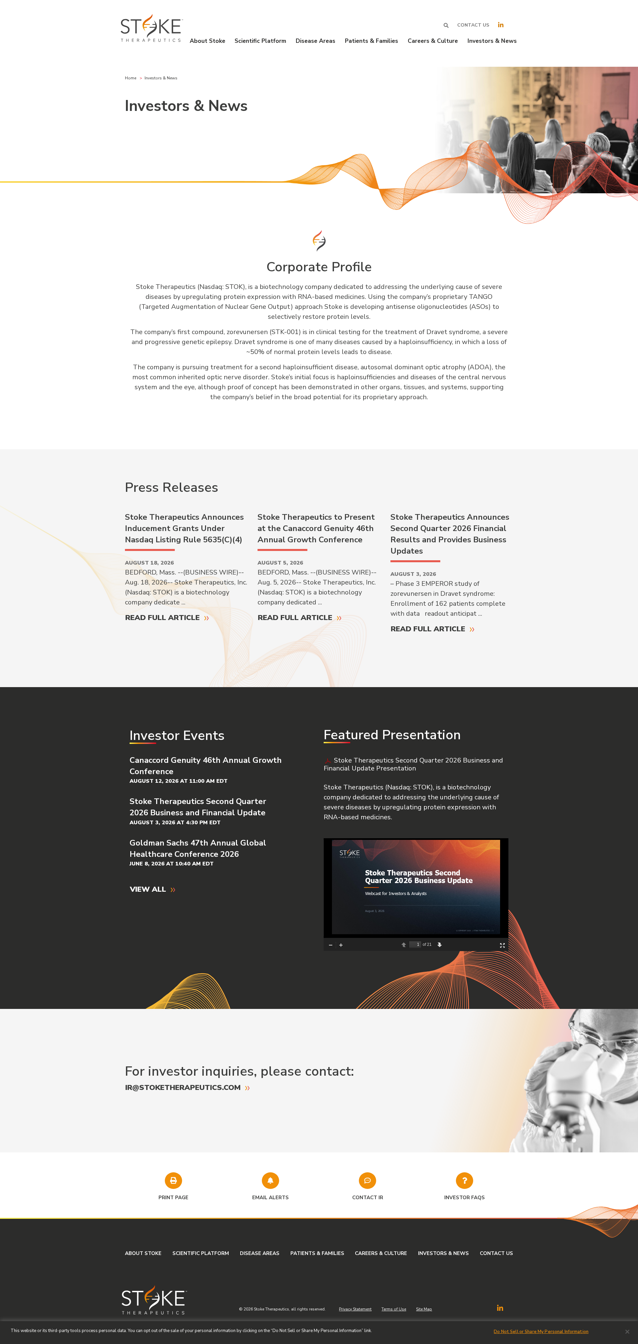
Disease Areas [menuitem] (315, 41)
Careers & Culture (381, 1253)
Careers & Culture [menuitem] (433, 41)
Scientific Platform (200, 1253)
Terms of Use (393, 1309)
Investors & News (443, 1253)
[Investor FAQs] (464, 1180)
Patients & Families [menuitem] (371, 41)
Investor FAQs (464, 1197)
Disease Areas (259, 1253)
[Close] (627, 1331)
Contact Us (473, 25)
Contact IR (367, 1197)
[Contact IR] (367, 1180)
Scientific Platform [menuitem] (260, 41)
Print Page (173, 1197)
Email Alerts (270, 1197)
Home (130, 78)
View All (148, 889)
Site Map (424, 1309)
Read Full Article (162, 617)
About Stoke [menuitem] (207, 41)
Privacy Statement (355, 1309)
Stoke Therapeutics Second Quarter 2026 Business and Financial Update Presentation (413, 764)
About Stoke (143, 1253)
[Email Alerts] (270, 1180)
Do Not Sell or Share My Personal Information (541, 1332)
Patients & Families (317, 1253)
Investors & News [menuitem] (492, 41)
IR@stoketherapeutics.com (183, 1087)
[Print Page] (173, 1180)
